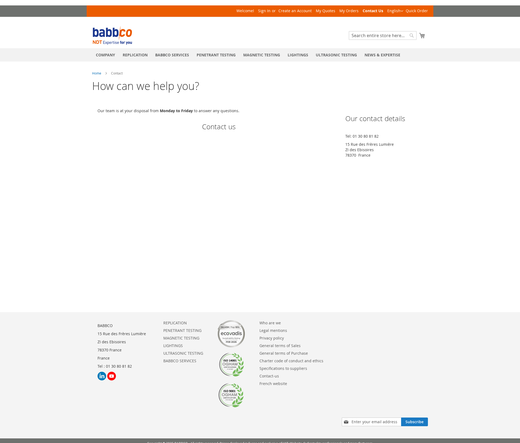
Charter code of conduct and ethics (291, 360)
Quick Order (417, 10)
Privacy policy (271, 338)
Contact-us (269, 376)
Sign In (264, 10)
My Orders (349, 10)
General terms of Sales (280, 345)
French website (273, 383)
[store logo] (112, 35)
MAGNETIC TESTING (181, 338)
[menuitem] (105, 55)
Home (96, 73)
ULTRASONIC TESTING (183, 353)
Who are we (270, 322)
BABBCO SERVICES (179, 360)
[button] (395, 11)
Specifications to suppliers (283, 368)
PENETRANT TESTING (182, 330)
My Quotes (325, 10)
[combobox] (383, 35)
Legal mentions (273, 330)
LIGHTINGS (173, 345)
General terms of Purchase (283, 353)
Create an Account (295, 10)
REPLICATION (175, 322)
